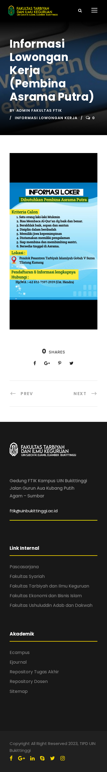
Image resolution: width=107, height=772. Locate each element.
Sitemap (19, 691)
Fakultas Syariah (27, 576)
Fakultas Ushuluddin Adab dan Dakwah (51, 605)
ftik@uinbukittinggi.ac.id (34, 511)
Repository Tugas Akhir (34, 672)
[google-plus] (21, 758)
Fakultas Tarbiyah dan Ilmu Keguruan (49, 586)
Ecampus (20, 652)
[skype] (42, 758)
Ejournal (18, 662)
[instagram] (62, 758)
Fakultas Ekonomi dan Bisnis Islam (46, 596)
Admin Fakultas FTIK (39, 110)
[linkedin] (32, 758)
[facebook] (11, 758)
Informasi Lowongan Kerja (46, 117)
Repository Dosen (29, 681)
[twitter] (52, 758)
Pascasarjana (24, 567)
